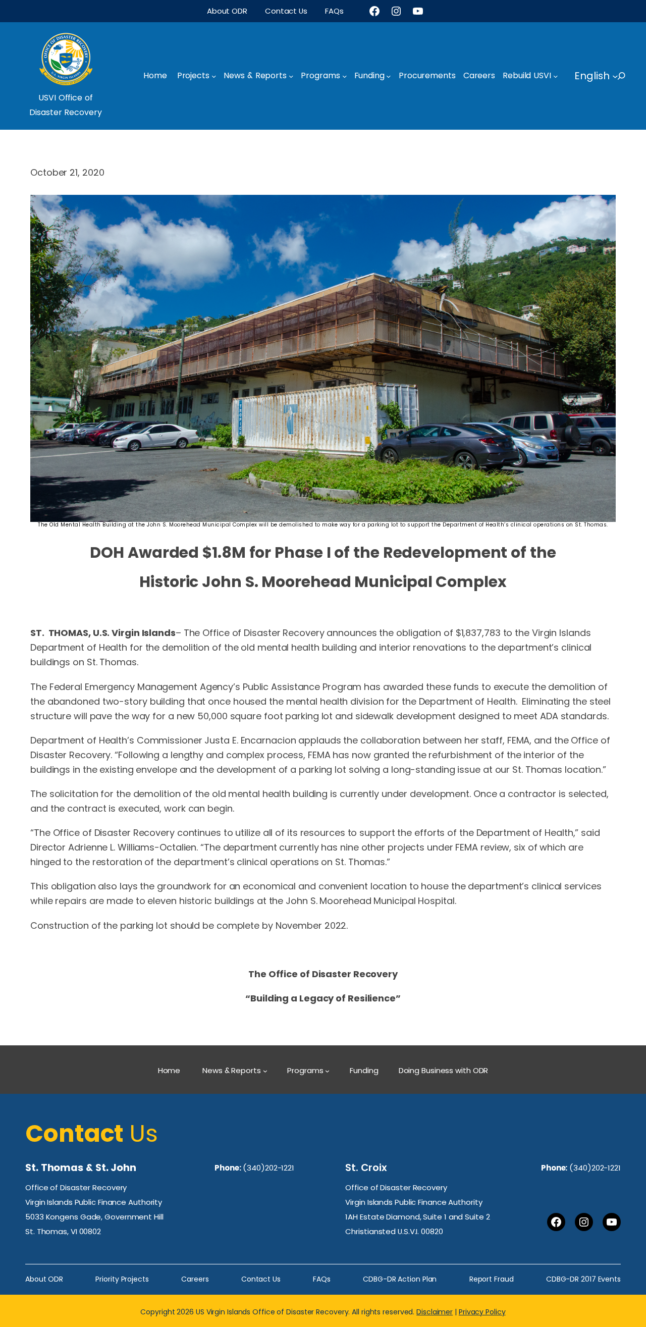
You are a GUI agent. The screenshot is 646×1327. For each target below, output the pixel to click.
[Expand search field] (630, 76)
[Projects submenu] (214, 76)
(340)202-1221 (268, 1167)
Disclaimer (434, 1312)
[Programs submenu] (344, 76)
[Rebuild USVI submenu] (555, 76)
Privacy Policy (482, 1312)
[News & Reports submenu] (291, 76)
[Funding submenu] (388, 76)
